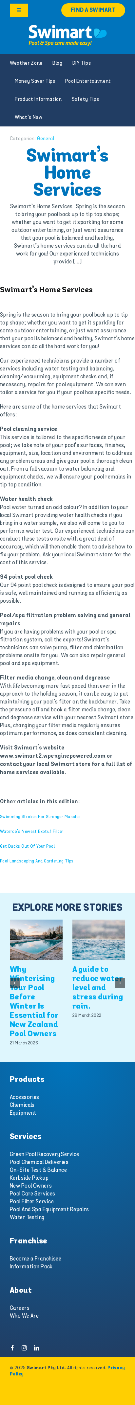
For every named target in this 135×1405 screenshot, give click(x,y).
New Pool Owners (31, 1186)
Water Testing (27, 1217)
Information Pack (31, 1266)
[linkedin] (36, 1347)
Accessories (24, 1097)
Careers (19, 1308)
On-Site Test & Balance (38, 1170)
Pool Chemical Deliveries (39, 1162)
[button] (15, 983)
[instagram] (24, 1347)
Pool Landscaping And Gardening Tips (37, 861)
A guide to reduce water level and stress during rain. (97, 988)
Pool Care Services (32, 1193)
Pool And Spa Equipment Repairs (49, 1209)
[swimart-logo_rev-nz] (67, 26)
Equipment (23, 1113)
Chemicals (22, 1105)
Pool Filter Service (32, 1201)
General (45, 139)
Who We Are (24, 1316)
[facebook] (12, 1347)
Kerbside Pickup (29, 1178)
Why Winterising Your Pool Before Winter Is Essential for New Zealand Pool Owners (34, 1001)
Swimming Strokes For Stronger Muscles (40, 816)
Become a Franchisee (35, 1258)
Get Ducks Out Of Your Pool (27, 846)
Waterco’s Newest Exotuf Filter (32, 831)
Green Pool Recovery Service (44, 1154)
